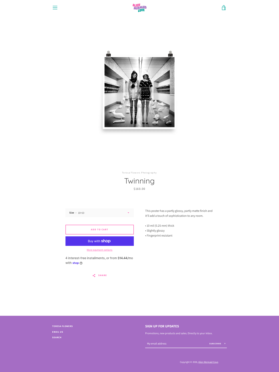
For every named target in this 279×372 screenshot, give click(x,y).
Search (56, 337)
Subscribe (215, 343)
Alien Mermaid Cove (208, 362)
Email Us (57, 331)
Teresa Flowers (62, 326)
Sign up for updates (162, 326)
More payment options (99, 250)
